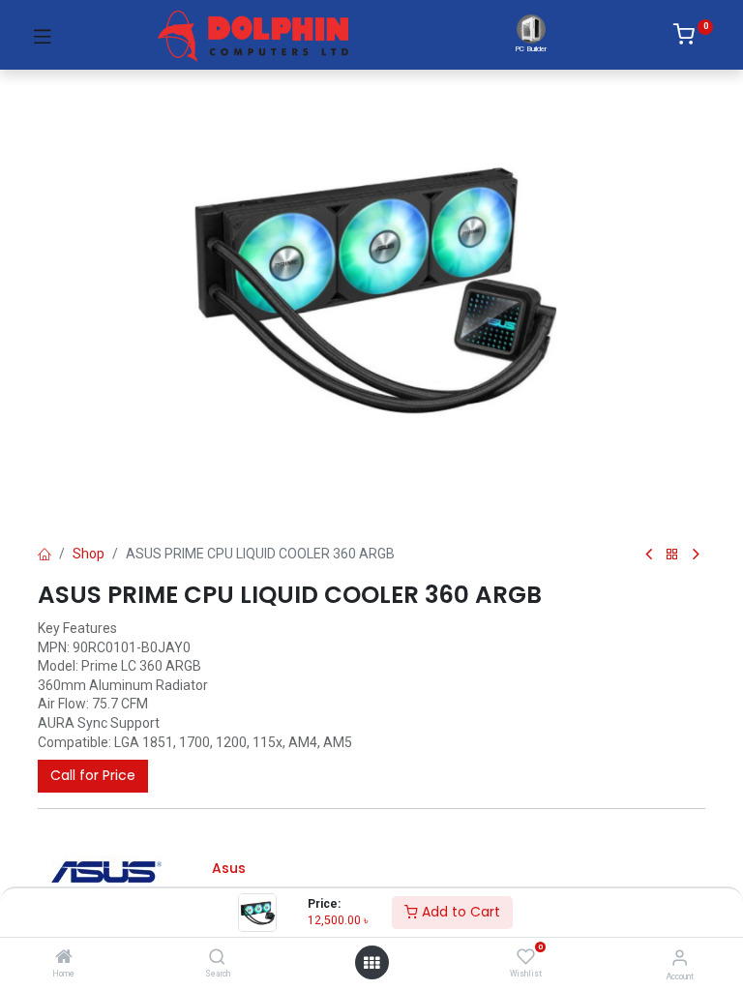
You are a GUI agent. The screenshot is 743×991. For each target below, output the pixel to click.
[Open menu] (371, 963)
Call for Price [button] (92, 775)
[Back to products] (672, 555)
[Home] (64, 958)
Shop (88, 553)
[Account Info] (679, 957)
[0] (693, 38)
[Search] (217, 958)
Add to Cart (459, 911)
